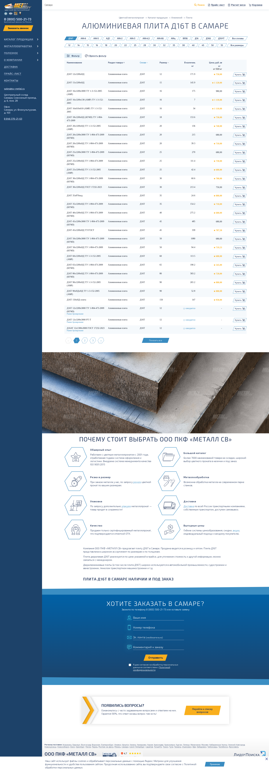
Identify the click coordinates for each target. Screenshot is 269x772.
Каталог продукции (18, 39)
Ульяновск (186, 747)
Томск (165, 747)
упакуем (126, 506)
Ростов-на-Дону (106, 747)
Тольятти (158, 747)
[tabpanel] (155, 392)
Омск (72, 747)
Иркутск (125, 744)
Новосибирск (63, 747)
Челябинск (223, 747)
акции (236, 530)
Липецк (186, 744)
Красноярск (169, 744)
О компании (13, 59)
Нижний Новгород (236, 744)
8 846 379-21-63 (13, 118)
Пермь (95, 747)
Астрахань (67, 744)
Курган (179, 744)
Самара (125, 747)
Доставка (11, 66)
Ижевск (117, 744)
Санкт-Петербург (137, 747)
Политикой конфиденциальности (151, 668)
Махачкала (196, 744)
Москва (204, 744)
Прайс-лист (12, 73)
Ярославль (234, 747)
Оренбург (80, 747)
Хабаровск (201, 747)
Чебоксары (212, 747)
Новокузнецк (50, 747)
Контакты (11, 80)
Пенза (88, 747)
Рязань (117, 747)
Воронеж (96, 744)
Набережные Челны (218, 744)
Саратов (149, 747)
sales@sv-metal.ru (14, 88)
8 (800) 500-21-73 (17, 19)
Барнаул (76, 744)
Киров (150, 744)
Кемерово (141, 744)
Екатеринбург (107, 744)
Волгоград (86, 744)
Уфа (194, 747)
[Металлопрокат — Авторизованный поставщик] (109, 755)
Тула (171, 747)
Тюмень (177, 747)
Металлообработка (18, 46)
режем (137, 481)
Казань (133, 744)
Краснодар (158, 744)
